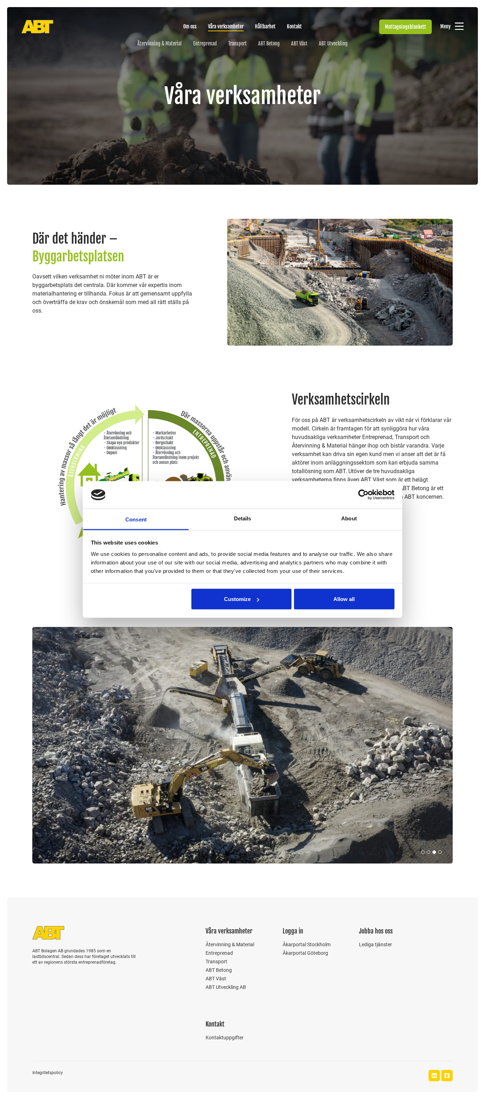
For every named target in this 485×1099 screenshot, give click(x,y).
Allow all (344, 599)
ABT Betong (269, 43)
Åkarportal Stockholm (307, 944)
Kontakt (294, 26)
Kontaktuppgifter (225, 1037)
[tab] (423, 852)
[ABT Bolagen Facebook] (447, 1075)
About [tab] (349, 518)
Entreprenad (205, 43)
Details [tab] (242, 518)
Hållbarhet (265, 26)
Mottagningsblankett (405, 27)
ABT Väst (299, 43)
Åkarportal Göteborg (305, 953)
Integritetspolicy (47, 1072)
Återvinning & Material (159, 43)
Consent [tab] (136, 519)
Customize (237, 599)
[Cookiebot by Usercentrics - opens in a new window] (363, 494)
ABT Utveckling (333, 43)
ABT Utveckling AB (226, 987)
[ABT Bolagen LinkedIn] (434, 1075)
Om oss (190, 26)
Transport (237, 43)
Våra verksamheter (226, 26)
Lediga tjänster (375, 944)
